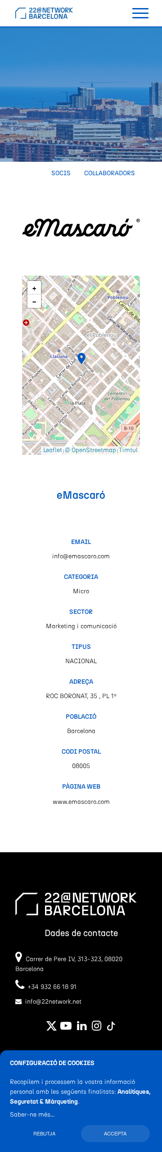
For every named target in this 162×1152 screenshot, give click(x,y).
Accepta (115, 1133)
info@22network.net (53, 1002)
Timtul (128, 450)
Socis (61, 173)
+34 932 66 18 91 (50, 987)
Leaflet (52, 450)
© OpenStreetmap (90, 450)
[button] (81, 358)
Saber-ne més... (32, 1115)
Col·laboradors (109, 173)
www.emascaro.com (81, 802)
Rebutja (44, 1133)
